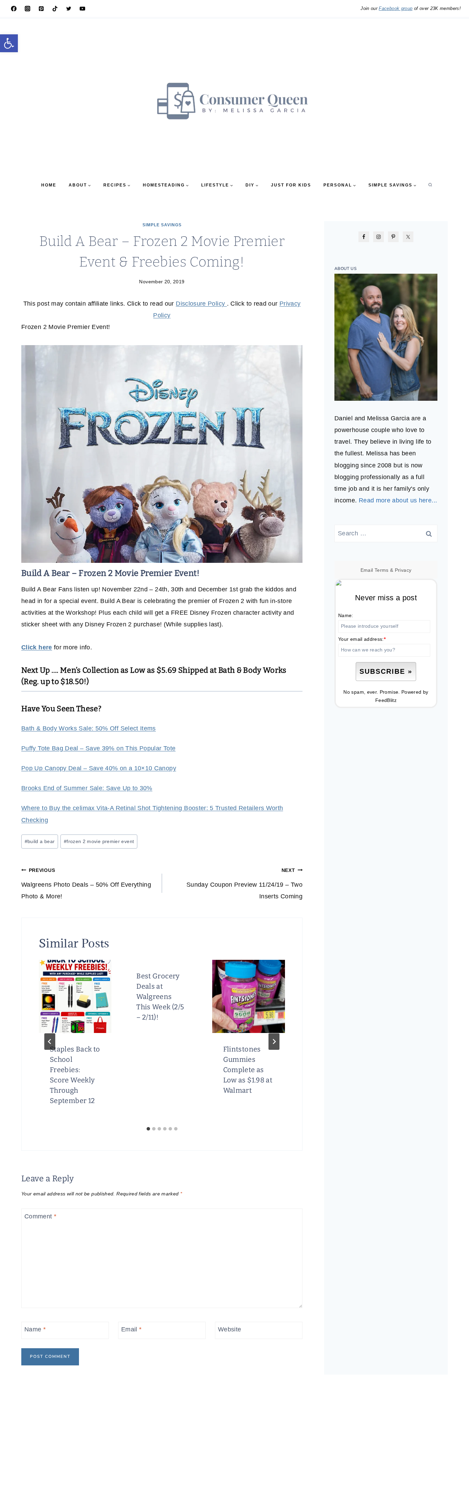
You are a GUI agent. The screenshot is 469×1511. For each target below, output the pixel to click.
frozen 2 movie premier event (99, 841)
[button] (9, 43)
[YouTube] (82, 8)
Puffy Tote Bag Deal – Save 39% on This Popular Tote (98, 748)
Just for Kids (291, 185)
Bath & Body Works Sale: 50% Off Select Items (88, 728)
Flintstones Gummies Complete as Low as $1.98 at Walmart (247, 1069)
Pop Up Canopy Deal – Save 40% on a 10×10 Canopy (98, 768)
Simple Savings (162, 225)
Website (229, 1329)
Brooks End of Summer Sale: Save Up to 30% (86, 788)
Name (35, 1329)
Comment (40, 1216)
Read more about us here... (398, 500)
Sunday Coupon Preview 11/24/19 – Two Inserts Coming (244, 883)
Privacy (403, 570)
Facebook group (395, 8)
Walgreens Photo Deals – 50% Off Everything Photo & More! (86, 883)
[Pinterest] (41, 8)
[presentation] (75, 996)
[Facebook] (13, 8)
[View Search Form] (430, 185)
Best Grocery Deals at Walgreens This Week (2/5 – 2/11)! (160, 996)
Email (131, 1329)
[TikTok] (54, 8)
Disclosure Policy (201, 303)
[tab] (148, 1129)
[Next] (273, 1041)
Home (48, 185)
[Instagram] (27, 8)
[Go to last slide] (49, 1041)
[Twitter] (68, 8)
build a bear (40, 841)
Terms (382, 570)
